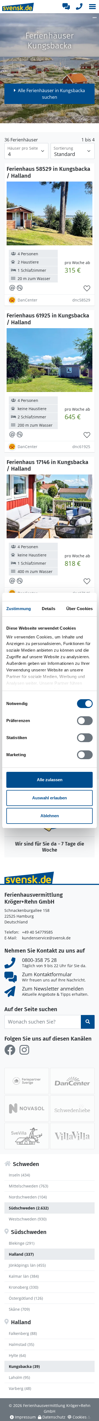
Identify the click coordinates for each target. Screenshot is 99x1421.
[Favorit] (87, 288)
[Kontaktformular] (66, 6)
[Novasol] (27, 1108)
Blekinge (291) (21, 1243)
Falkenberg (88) (23, 1333)
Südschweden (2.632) (29, 1208)
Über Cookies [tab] (79, 608)
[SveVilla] (27, 1136)
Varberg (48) (20, 1388)
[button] (92, 6)
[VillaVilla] (72, 1136)
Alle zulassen (49, 779)
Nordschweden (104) (28, 1197)
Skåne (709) (19, 1309)
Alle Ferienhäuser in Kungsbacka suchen (51, 93)
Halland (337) (21, 1254)
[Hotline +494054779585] (79, 6)
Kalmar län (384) (24, 1276)
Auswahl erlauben (49, 797)
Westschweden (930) (27, 1219)
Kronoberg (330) (23, 1287)
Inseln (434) (19, 1175)
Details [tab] (48, 608)
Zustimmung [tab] (18, 608)
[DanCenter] (72, 1081)
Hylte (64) (17, 1355)
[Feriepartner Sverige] (27, 1081)
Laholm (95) (19, 1377)
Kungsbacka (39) (24, 1366)
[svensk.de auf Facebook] (9, 1049)
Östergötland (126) (26, 1298)
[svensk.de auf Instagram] (24, 1049)
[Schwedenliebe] (72, 1108)
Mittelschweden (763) (28, 1186)
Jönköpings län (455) (27, 1265)
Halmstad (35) (21, 1344)
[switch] (85, 720)
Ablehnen (49, 815)
